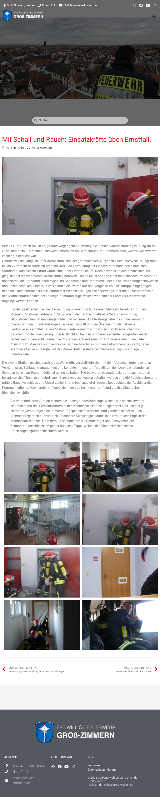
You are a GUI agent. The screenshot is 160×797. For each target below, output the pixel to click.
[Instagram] (154, 5)
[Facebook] (141, 5)
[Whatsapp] (134, 5)
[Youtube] (147, 5)
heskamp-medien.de (120, 784)
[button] (154, 16)
